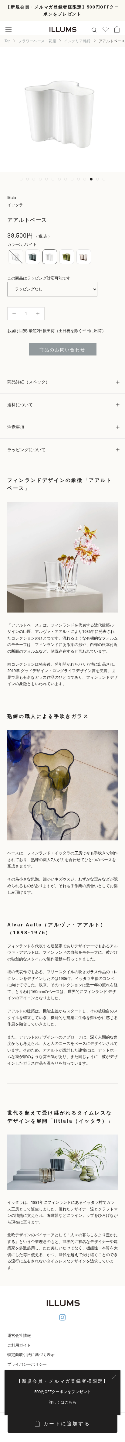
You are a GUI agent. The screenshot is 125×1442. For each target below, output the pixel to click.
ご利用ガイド (19, 1345)
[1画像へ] (21, 179)
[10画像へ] (78, 179)
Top (7, 41)
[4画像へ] (40, 179)
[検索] (94, 29)
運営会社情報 (19, 1335)
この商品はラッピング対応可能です (38, 278)
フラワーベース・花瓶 (37, 41)
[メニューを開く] (8, 29)
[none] (15, 256)
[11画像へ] (84, 179)
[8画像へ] (65, 179)
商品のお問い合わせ (62, 349)
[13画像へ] (97, 179)
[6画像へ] (53, 179)
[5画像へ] (46, 179)
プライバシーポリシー (27, 1364)
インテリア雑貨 (77, 41)
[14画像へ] (104, 179)
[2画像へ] (27, 179)
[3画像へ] (33, 179)
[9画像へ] (72, 179)
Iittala (11, 198)
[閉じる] (113, 1377)
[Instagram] (62, 1318)
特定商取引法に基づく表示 (31, 1354)
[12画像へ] (91, 179)
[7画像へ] (59, 179)
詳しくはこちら (62, 1402)
